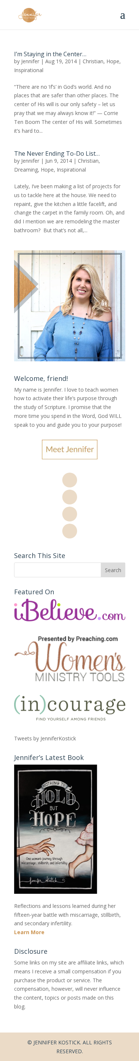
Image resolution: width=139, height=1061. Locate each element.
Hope (112, 61)
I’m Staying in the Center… (50, 54)
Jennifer (30, 61)
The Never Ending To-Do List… (57, 153)
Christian (93, 61)
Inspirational (28, 70)
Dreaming (26, 169)
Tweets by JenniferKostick (45, 738)
